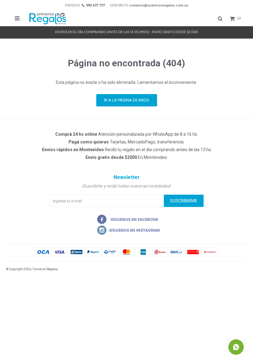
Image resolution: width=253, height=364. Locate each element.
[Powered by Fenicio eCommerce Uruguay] (237, 269)
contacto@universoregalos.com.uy (158, 5)
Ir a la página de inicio (126, 100)
